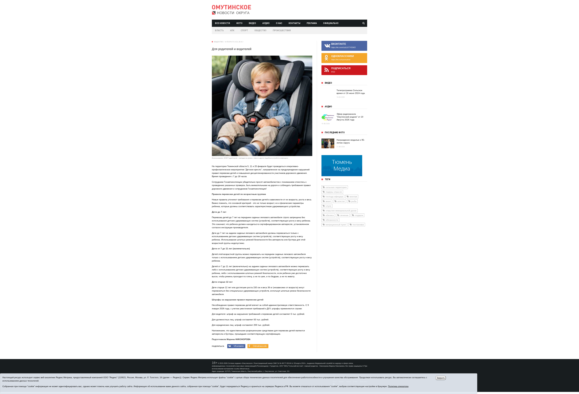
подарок (359, 215)
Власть (219, 30)
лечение (344, 215)
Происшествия (282, 30)
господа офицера (334, 196)
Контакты (294, 23)
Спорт (244, 30)
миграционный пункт (336, 224)
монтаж (353, 196)
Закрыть (441, 378)
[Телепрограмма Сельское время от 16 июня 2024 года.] (327, 94)
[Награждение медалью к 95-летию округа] (327, 143)
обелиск (330, 215)
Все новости (222, 23)
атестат (341, 201)
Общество (260, 30)
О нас (279, 23)
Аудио (266, 23)
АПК (232, 30)
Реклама (312, 23)
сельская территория (336, 187)
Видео (252, 23)
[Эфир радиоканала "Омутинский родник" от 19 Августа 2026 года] (327, 117)
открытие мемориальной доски (341, 210)
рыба (353, 201)
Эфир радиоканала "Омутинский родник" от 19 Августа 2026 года (350, 117)
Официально (331, 23)
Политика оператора (398, 386)
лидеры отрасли (334, 192)
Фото (239, 23)
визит (328, 201)
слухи (328, 206)
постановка (358, 224)
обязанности (332, 220)
